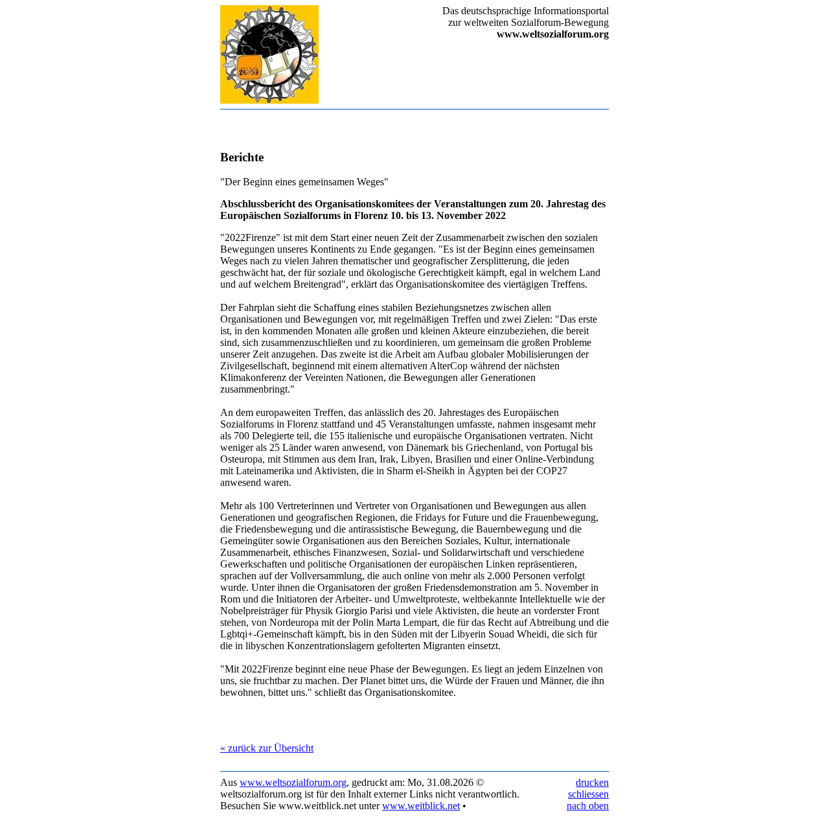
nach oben (588, 805)
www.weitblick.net (421, 805)
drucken (592, 782)
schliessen (588, 794)
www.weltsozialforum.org (293, 782)
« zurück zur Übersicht (266, 748)
